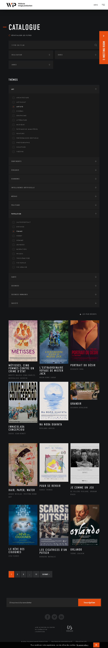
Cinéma (19, 111)
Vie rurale (21, 263)
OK (96, 645)
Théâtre (20, 152)
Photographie (23, 142)
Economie (15, 179)
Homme (19, 240)
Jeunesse (20, 245)
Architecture (22, 98)
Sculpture (21, 147)
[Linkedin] (61, 617)
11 (36, 574)
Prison (19, 254)
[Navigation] (103, 5)
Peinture (20, 133)
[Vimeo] (54, 617)
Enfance (20, 227)
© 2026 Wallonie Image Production (34, 641)
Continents (16, 161)
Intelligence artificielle (23, 188)
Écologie (15, 170)
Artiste (19, 107)
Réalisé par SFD (81, 641)
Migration (21, 249)
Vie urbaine (21, 267)
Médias (14, 196)
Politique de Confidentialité (61, 641)
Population (16, 214)
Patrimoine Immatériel (27, 129)
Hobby (19, 236)
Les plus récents (90, 314)
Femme (19, 231)
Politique (15, 205)
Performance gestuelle (27, 138)
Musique (20, 125)
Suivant (46, 574)
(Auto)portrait (23, 222)
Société (14, 303)
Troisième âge (23, 258)
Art (12, 89)
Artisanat (21, 102)
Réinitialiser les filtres (21, 35)
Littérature (21, 120)
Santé (13, 277)
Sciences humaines (19, 294)
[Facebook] (47, 617)
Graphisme (21, 116)
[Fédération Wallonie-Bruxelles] (69, 629)
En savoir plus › (82, 645)
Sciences (15, 286)
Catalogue (24, 27)
